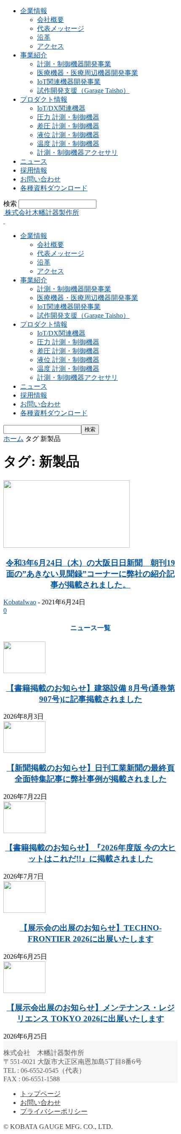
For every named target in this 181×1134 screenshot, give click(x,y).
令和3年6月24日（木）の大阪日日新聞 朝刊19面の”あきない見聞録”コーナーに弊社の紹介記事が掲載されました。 (90, 573)
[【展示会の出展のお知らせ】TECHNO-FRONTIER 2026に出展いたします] (24, 910)
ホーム (13, 438)
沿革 (44, 37)
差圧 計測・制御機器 (68, 126)
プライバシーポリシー (54, 1111)
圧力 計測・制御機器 (68, 117)
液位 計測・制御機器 (68, 134)
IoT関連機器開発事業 (69, 81)
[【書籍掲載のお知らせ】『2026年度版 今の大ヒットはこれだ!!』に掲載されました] (24, 830)
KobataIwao (19, 602)
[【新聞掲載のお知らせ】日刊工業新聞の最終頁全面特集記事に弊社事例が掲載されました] (24, 750)
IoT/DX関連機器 (61, 108)
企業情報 (33, 10)
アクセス (50, 46)
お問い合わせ (40, 179)
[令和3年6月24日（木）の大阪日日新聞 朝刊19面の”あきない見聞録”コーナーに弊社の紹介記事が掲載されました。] (66, 545)
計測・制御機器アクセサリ (77, 152)
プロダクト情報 (43, 99)
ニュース (33, 161)
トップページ (40, 1093)
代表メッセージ (60, 28)
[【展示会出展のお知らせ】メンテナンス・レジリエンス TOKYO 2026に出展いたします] (24, 990)
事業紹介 (33, 55)
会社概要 (50, 19)
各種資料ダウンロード (54, 188)
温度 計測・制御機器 (68, 143)
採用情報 (33, 170)
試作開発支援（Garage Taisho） (83, 90)
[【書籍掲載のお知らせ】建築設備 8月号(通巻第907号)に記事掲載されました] (24, 670)
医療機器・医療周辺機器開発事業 (87, 72)
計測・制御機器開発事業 (74, 64)
